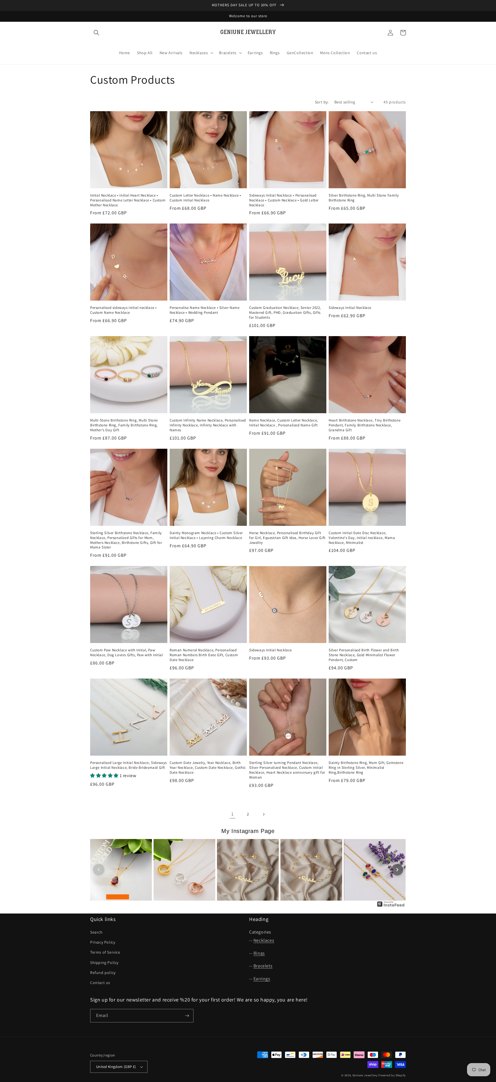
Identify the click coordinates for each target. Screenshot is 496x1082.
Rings (259, 953)
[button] (96, 32)
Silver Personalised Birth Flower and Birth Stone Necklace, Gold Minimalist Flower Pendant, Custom (364, 655)
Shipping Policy (104, 962)
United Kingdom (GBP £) (116, 1066)
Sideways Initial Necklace (350, 307)
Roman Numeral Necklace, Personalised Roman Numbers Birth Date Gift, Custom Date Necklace (204, 655)
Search (96, 932)
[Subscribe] (187, 1015)
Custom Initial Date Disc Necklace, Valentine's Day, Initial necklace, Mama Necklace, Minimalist (362, 538)
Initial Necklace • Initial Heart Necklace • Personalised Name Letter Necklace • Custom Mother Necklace (127, 200)
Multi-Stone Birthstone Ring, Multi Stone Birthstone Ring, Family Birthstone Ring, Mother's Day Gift (124, 425)
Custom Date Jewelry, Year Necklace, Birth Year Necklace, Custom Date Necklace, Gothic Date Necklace (208, 767)
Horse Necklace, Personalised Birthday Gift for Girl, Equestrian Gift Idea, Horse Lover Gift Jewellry (287, 538)
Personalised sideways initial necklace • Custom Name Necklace (123, 310)
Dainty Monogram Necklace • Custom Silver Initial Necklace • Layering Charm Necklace (206, 535)
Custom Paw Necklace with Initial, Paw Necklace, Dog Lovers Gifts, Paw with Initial (126, 652)
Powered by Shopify (392, 1075)
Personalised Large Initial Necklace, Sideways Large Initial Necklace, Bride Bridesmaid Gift (128, 765)
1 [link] (232, 814)
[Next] (397, 869)
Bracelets (262, 966)
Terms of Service (105, 952)
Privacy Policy (102, 942)
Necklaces (263, 940)
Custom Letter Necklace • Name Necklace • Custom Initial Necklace (205, 198)
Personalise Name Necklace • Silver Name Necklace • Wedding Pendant (204, 310)
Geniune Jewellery (365, 1075)
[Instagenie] (391, 906)
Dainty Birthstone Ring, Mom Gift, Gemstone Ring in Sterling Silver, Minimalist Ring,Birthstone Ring (366, 767)
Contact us (100, 982)
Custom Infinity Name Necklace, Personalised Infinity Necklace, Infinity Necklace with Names (208, 425)
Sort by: (322, 102)
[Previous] (98, 869)
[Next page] (263, 814)
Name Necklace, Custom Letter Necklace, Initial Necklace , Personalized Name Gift (283, 423)
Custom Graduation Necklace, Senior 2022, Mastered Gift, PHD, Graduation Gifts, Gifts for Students (285, 312)
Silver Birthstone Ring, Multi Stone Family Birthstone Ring (364, 198)
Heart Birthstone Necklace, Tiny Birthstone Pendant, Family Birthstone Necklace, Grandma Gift (364, 425)
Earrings (261, 979)
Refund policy (103, 972)
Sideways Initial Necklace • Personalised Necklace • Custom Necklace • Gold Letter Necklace (284, 200)
